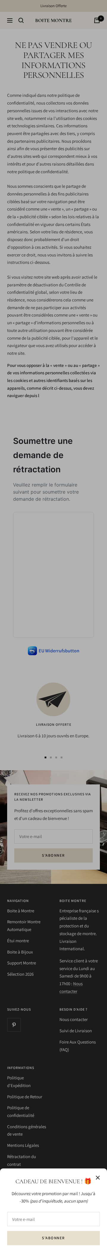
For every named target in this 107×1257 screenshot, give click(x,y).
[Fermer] (98, 1178)
